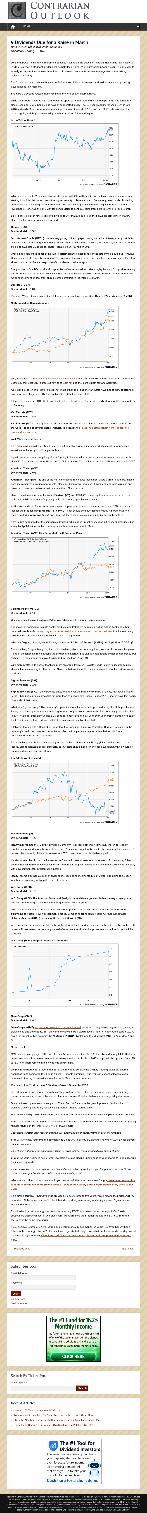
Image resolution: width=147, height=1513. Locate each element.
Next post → (129, 1248)
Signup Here (18, 1298)
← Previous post (20, 1248)
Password (16, 1282)
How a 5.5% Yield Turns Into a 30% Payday (38, 1410)
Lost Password (19, 1303)
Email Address (19, 1273)
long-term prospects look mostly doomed (58, 1027)
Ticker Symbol (19, 1382)
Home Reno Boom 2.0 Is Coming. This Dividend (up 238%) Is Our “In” (53, 1424)
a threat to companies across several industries (55, 378)
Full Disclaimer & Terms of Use (73, 1507)
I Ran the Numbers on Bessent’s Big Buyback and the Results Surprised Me (57, 1420)
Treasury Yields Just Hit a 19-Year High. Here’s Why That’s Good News (54, 1415)
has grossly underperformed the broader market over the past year (75, 631)
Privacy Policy (97, 1507)
